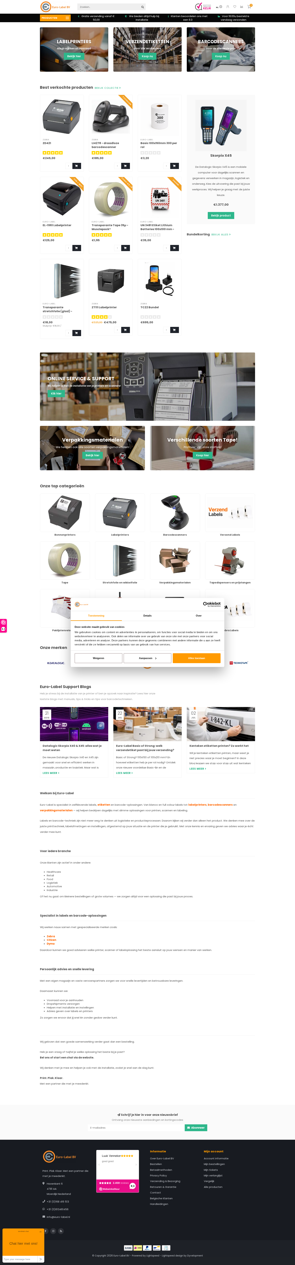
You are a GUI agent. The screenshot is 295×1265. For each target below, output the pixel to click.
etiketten (103, 805)
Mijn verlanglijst (213, 1175)
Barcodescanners (161, 495)
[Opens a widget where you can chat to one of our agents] (23, 1245)
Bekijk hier (74, 56)
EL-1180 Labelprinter (57, 225)
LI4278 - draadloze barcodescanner (105, 145)
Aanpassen (145, 658)
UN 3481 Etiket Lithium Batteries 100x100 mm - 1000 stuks (157, 229)
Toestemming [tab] (96, 615)
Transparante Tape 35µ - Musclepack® (110, 227)
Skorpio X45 (221, 155)
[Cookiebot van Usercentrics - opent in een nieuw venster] (206, 604)
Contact (155, 1192)
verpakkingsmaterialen (56, 810)
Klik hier (56, 393)
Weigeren (98, 658)
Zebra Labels (213, 591)
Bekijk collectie (107, 88)
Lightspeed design (172, 1255)
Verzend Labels (214, 495)
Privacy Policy (158, 1175)
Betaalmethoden (161, 1170)
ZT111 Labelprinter (104, 307)
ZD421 (47, 143)
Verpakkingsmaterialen (164, 543)
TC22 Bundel (150, 307)
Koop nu (147, 56)
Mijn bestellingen (214, 1164)
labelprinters (197, 805)
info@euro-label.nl (58, 1217)
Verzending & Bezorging (165, 1181)
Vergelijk (209, 1181)
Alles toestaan (196, 658)
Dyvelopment (195, 1255)
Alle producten (213, 1187)
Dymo (51, 943)
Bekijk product (221, 215)
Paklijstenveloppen (52, 591)
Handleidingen (159, 1204)
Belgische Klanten (161, 1198)
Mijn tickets (211, 1170)
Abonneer (198, 1127)
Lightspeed (152, 1255)
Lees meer (50, 773)
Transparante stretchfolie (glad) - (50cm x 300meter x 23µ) (60, 311)
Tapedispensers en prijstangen (225, 543)
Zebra (51, 936)
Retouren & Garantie (163, 1187)
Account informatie (216, 1158)
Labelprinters (103, 495)
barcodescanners (220, 805)
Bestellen (156, 1164)
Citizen (51, 940)
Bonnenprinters (49, 495)
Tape (43, 543)
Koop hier (202, 455)
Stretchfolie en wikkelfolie (111, 543)
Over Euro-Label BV (162, 1158)
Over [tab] (199, 615)
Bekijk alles (220, 234)
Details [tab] (147, 615)
